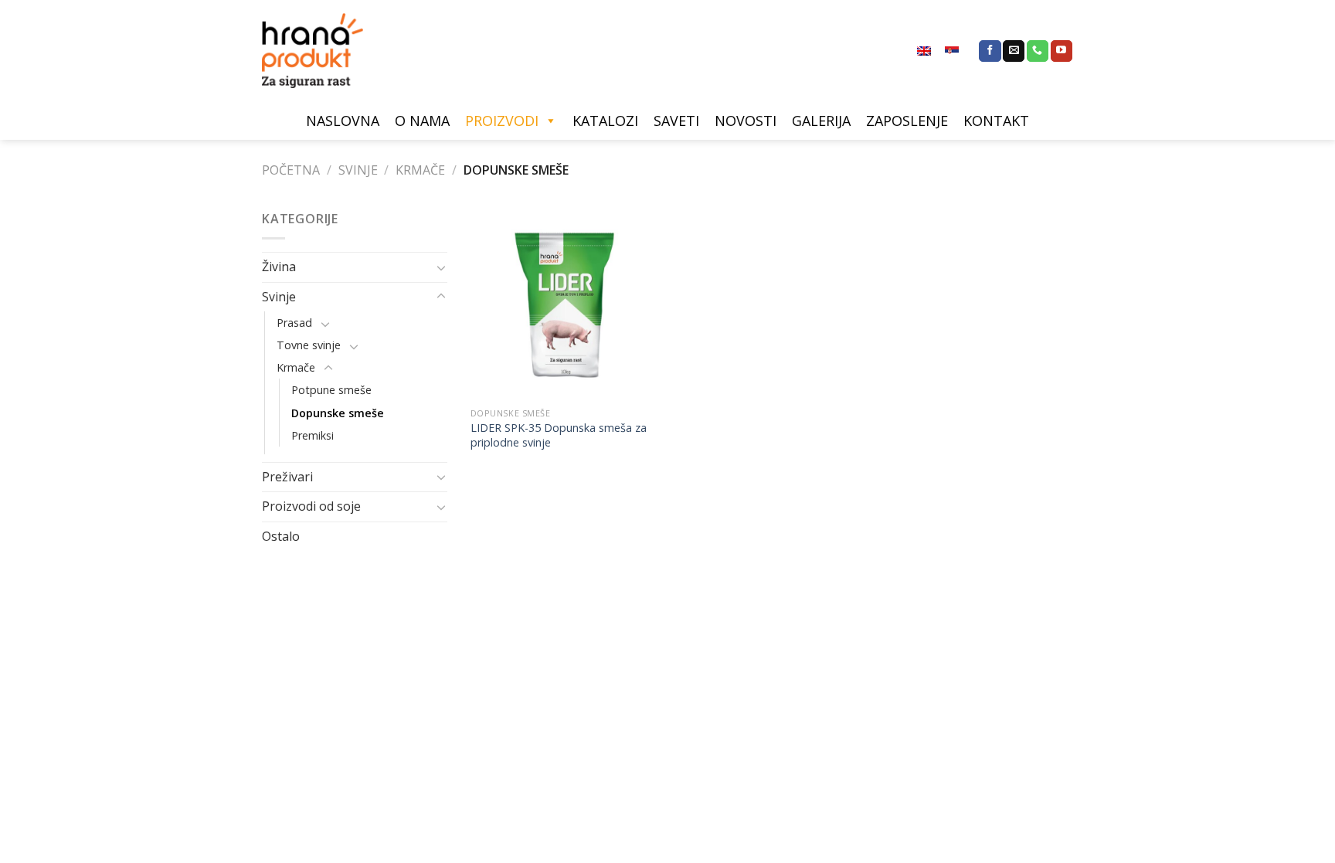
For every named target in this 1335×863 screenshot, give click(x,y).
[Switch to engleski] (924, 51)
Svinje (358, 169)
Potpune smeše (331, 389)
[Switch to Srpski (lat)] (952, 51)
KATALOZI (605, 120)
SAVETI (676, 120)
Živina (279, 266)
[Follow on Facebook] (989, 51)
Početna (291, 169)
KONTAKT (996, 120)
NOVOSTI (745, 120)
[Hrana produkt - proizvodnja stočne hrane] (320, 50)
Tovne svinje (309, 345)
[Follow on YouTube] (1061, 51)
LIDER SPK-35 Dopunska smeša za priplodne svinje (558, 435)
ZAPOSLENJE (907, 120)
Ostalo (281, 536)
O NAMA (422, 120)
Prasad (294, 322)
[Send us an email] (1013, 51)
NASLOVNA (342, 120)
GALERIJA (821, 120)
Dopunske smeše (337, 413)
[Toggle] (441, 267)
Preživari (287, 476)
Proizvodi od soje (311, 506)
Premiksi (312, 435)
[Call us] (1037, 51)
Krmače (420, 169)
